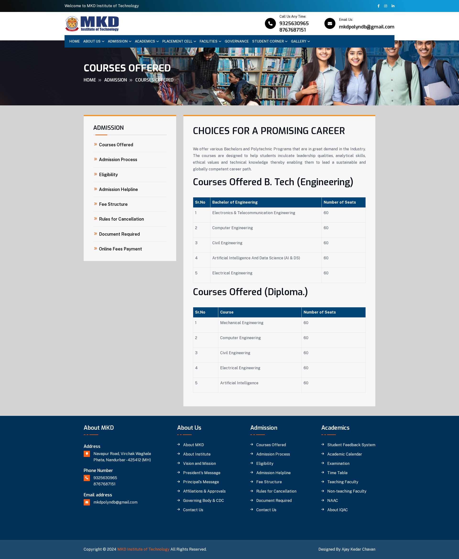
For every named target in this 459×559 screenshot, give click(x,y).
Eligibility (108, 174)
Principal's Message (201, 482)
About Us (92, 41)
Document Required (119, 234)
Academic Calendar (344, 454)
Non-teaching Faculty (346, 491)
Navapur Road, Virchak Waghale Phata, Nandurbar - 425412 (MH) (122, 456)
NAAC (332, 501)
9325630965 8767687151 (294, 26)
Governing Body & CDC (203, 501)
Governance (237, 41)
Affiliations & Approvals (204, 491)
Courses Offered (116, 144)
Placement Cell (177, 41)
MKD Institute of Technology (143, 549)
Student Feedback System (351, 445)
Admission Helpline (118, 189)
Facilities (209, 41)
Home (74, 41)
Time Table (337, 473)
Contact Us (193, 510)
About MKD (193, 445)
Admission (118, 41)
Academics (145, 41)
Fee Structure (113, 204)
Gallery (298, 41)
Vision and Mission (199, 463)
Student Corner (268, 41)
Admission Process (118, 159)
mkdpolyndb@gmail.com (366, 27)
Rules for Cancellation (121, 219)
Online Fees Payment (120, 248)
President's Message (201, 473)
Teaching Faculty (342, 482)
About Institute (197, 454)
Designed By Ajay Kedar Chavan (346, 549)
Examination (338, 463)
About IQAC (337, 510)
